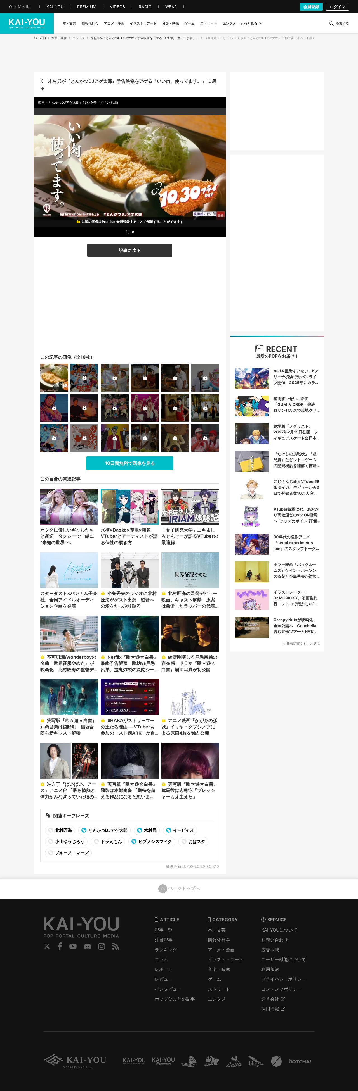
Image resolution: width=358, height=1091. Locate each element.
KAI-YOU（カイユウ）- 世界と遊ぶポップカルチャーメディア (27, 23)
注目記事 (164, 940)
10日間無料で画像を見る (130, 463)
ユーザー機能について (283, 959)
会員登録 (311, 6)
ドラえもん (111, 841)
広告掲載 (270, 949)
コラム (161, 959)
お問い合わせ (274, 940)
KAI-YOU (40, 38)
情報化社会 (219, 940)
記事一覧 (164, 930)
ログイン (337, 6)
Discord (87, 946)
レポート (164, 969)
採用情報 (270, 1008)
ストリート (219, 989)
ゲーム (214, 979)
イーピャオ (183, 830)
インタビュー (168, 989)
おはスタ (196, 841)
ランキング (166, 949)
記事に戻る (130, 250)
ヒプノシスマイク (155, 841)
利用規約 (270, 969)
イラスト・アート (226, 959)
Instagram (101, 946)
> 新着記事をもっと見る (301, 644)
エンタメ (217, 999)
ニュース (78, 38)
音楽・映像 (59, 38)
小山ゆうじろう (69, 841)
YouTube (73, 946)
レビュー (164, 979)
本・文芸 (217, 930)
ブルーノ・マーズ (71, 853)
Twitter (47, 946)
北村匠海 (63, 830)
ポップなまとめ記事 (175, 999)
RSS (115, 946)
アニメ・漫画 (221, 949)
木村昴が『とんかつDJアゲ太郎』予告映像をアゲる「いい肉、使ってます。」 (144, 38)
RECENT (281, 349)
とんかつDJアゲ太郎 (108, 830)
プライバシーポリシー (283, 979)
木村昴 (150, 830)
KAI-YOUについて (279, 930)
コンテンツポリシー (281, 989)
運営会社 (270, 999)
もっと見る (249, 23)
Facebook (59, 946)
